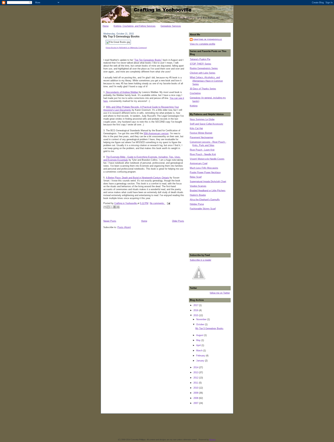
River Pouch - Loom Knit (202, 149)
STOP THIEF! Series (200, 63)
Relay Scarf (196, 177)
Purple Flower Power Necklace (205, 172)
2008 (196, 398)
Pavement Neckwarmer (201, 137)
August (200, 335)
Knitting (193, 105)
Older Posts (178, 221)
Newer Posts (109, 221)
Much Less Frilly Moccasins (204, 168)
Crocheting (195, 93)
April (198, 345)
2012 (196, 377)
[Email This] (105, 207)
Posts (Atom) (124, 227)
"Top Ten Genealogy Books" (148, 60)
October (200, 324)
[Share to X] (111, 207)
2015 (196, 315)
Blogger (212, 440)
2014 (196, 367)
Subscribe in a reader (200, 260)
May (198, 340)
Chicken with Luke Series (202, 73)
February (201, 355)
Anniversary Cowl (198, 163)
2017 (196, 305)
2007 (196, 403)
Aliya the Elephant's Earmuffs (205, 199)
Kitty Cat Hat (196, 128)
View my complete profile (202, 44)
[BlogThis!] (108, 207)
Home (106, 26)
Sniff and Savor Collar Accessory (206, 124)
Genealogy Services (171, 26)
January (200, 360)
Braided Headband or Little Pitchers (207, 190)
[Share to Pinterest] (118, 207)
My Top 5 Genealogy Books (121, 36)
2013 (196, 372)
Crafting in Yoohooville (207, 39)
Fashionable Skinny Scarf (203, 208)
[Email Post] (168, 203)
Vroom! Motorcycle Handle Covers (207, 159)
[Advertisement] (207, 231)
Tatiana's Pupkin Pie (200, 59)
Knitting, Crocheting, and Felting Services (135, 26)
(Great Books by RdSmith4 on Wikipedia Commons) (126, 48)
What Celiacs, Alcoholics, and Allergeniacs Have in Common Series (206, 80)
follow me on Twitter (220, 293)
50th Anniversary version (156, 133)
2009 (196, 393)
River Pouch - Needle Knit (203, 154)
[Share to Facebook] (115, 207)
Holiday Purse (197, 204)
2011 (196, 382)
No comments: (157, 203)
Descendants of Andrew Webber (122, 92)
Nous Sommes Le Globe (202, 119)
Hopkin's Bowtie (198, 195)
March (199, 350)
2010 (196, 387)
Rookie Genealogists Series (204, 68)
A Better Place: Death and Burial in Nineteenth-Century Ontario (137, 177)
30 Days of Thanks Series (203, 88)
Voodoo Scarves (198, 186)
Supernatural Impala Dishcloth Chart (208, 181)
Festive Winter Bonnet (201, 133)
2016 (196, 310)
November (201, 319)
